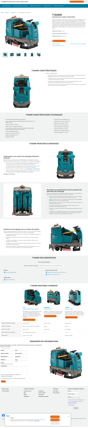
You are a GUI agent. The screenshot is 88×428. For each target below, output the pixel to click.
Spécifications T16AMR (52, 274)
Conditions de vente (82, 418)
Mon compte (55, 391)
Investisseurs (41, 391)
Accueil (2, 12)
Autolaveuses (13, 12)
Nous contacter (56, 392)
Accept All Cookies (55, 416)
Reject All (55, 419)
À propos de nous (27, 391)
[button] (10, 174)
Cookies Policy (36, 420)
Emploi (25, 394)
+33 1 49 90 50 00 (5, 391)
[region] (38, 419)
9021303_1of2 (8, 279)
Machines (7, 12)
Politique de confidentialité (6, 376)
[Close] (68, 416)
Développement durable (43, 396)
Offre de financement (56, 43)
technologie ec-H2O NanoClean (33, 168)
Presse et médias (41, 392)
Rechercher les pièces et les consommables (78, 43)
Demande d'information (59, 40)
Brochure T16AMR (9, 272)
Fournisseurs (41, 394)
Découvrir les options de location (58, 45)
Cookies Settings (55, 422)
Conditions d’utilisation (74, 418)
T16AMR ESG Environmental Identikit (54, 272)
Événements (26, 396)
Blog (25, 392)
